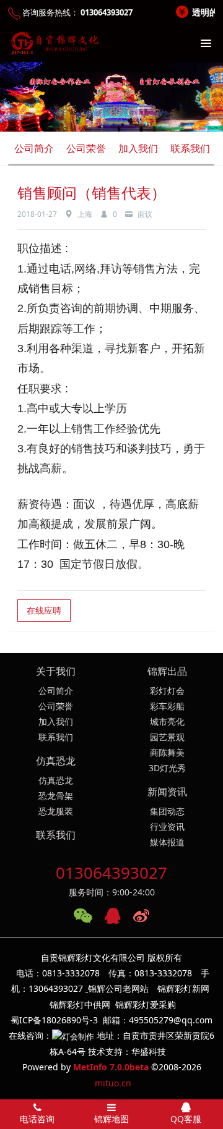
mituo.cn (113, 1083)
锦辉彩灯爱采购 (145, 1004)
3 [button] (122, 125)
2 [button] (113, 125)
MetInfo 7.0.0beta (111, 1067)
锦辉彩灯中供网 (80, 1004)
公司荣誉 (86, 148)
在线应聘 (44, 610)
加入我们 (138, 148)
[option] (111, 97)
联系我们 (190, 148)
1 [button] (104, 125)
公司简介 (34, 148)
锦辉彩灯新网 (183, 988)
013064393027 (111, 872)
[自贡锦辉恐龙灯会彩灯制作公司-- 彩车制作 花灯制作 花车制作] (52, 43)
